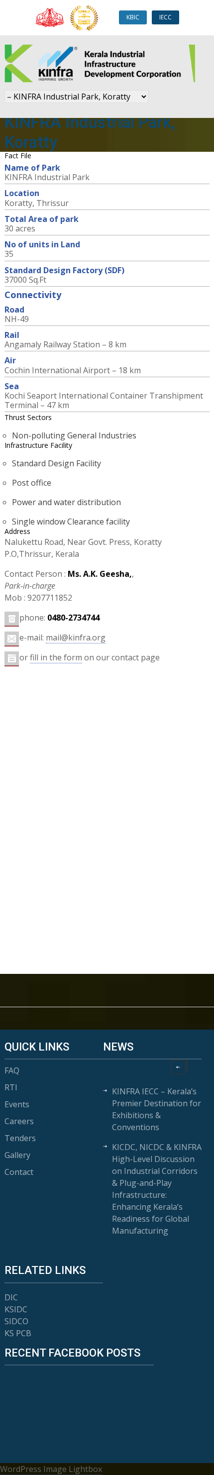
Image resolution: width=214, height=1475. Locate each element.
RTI (10, 1087)
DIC (11, 1297)
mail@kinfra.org (76, 637)
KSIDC (15, 1309)
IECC (165, 17)
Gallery (17, 1155)
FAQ (11, 1070)
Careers (19, 1121)
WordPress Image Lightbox (51, 1469)
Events (16, 1104)
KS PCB (17, 1333)
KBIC (132, 17)
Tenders (20, 1138)
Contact (18, 1171)
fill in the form (56, 657)
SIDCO (16, 1321)
